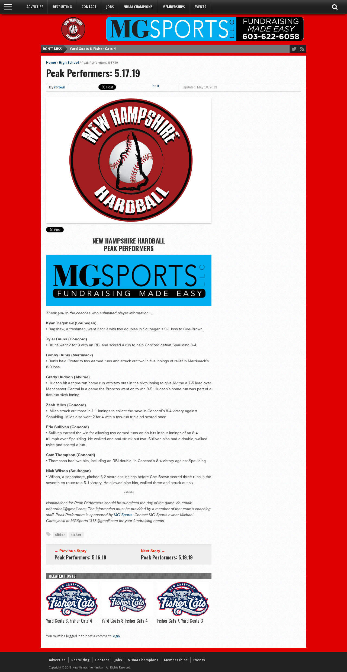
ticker (76, 534)
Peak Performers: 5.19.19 (167, 557)
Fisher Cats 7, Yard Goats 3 (92, 49)
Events (200, 6)
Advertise (35, 6)
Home (51, 62)
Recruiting (62, 6)
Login (115, 636)
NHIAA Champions (138, 6)
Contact (89, 6)
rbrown (59, 87)
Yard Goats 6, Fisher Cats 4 (69, 620)
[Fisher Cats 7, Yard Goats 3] (183, 615)
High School (69, 62)
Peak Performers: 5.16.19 (80, 557)
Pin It (155, 86)
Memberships (173, 6)
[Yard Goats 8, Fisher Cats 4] (127, 615)
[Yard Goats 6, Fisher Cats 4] (72, 615)
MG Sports (123, 515)
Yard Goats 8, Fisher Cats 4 (125, 620)
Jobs (110, 6)
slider (60, 534)
